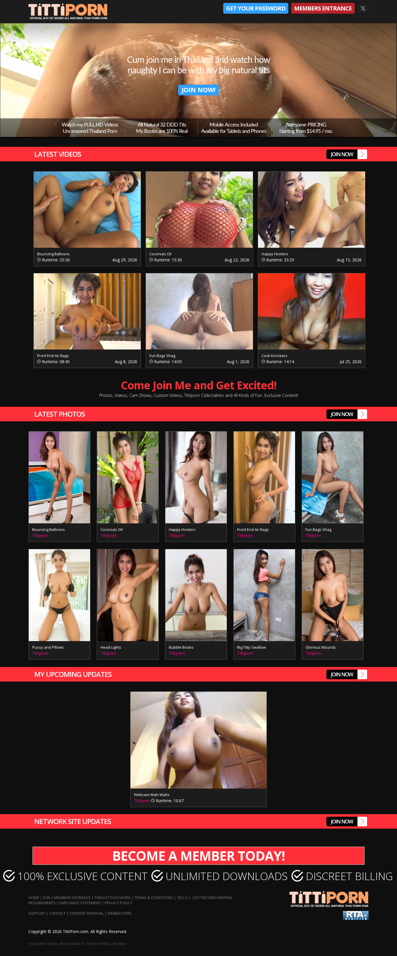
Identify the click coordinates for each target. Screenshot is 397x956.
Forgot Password (112, 897)
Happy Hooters (275, 253)
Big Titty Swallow (251, 647)
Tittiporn (40, 535)
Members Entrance (323, 8)
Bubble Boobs (181, 647)
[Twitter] (363, 8)
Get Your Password (255, 8)
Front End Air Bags (53, 355)
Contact (57, 913)
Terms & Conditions (154, 897)
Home (33, 897)
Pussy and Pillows (48, 647)
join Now (342, 154)
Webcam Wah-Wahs (152, 794)
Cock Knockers (274, 355)
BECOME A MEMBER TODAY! (198, 855)
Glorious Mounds (320, 647)
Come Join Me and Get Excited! (198, 388)
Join (46, 897)
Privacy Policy (118, 902)
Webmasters (120, 913)
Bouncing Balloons (53, 253)
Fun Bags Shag (162, 355)
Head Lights (111, 647)
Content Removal (86, 913)
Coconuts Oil (160, 253)
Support (36, 913)
